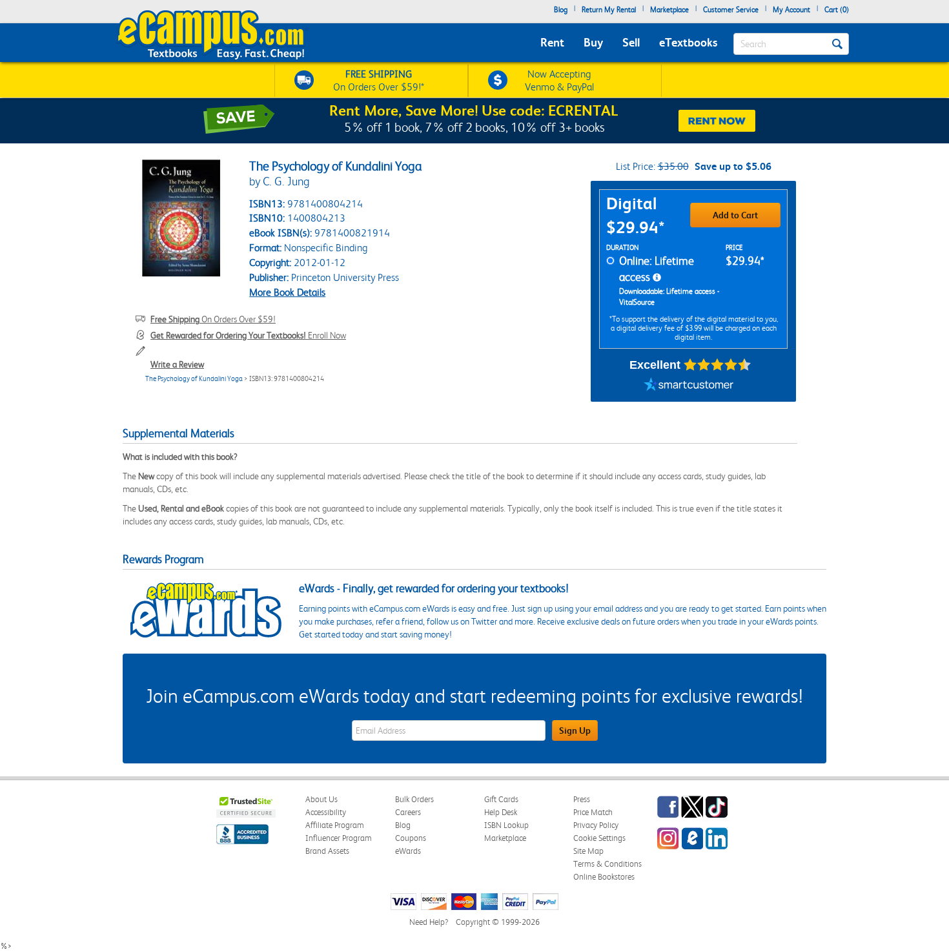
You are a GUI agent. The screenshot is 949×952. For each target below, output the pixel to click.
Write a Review (177, 364)
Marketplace (669, 9)
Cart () (836, 9)
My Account (791, 9)
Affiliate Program (334, 825)
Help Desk (500, 812)
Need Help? (428, 922)
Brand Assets (327, 851)
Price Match (593, 812)
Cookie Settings (599, 838)
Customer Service (731, 9)
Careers (408, 812)
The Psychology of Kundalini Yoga (194, 379)
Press (581, 799)
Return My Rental (609, 9)
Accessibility (325, 812)
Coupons (410, 838)
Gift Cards (501, 799)
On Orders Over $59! (213, 319)
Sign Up (575, 730)
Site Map (588, 851)
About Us (321, 799)
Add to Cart (735, 215)
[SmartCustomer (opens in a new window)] (689, 385)
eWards (408, 851)
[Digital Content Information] (657, 277)
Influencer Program (338, 838)
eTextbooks (688, 42)
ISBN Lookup (506, 825)
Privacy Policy (595, 825)
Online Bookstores (604, 877)
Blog (560, 9)
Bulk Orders (414, 799)
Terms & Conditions (607, 864)
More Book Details (287, 292)
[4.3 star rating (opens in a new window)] (717, 364)
